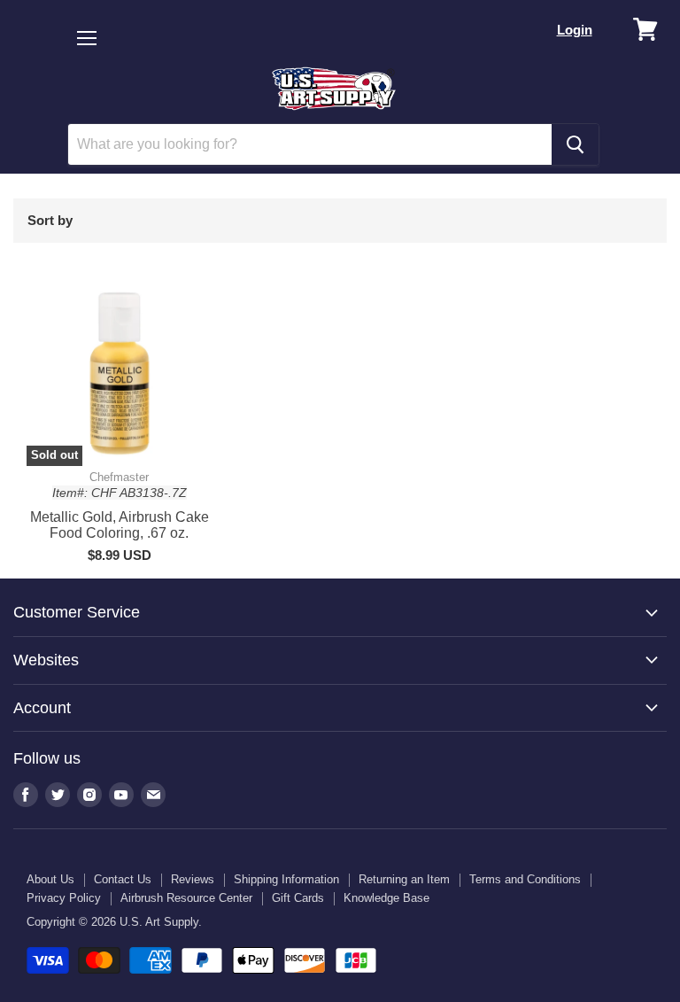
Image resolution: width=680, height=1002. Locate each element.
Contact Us (122, 879)
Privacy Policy (64, 898)
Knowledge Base (386, 898)
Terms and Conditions (525, 879)
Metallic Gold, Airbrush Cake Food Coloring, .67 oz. (119, 524)
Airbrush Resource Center (186, 898)
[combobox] (310, 144)
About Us (50, 879)
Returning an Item (404, 879)
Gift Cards (298, 898)
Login (574, 29)
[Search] (575, 144)
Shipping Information (286, 879)
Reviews (192, 879)
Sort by (50, 220)
